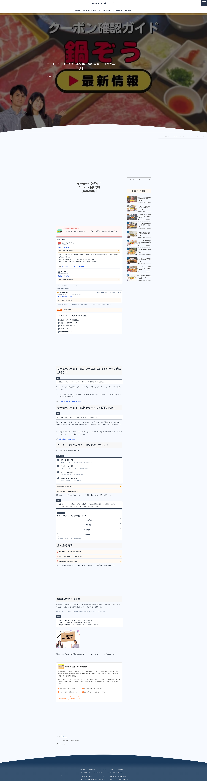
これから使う (89, 520)
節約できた (89, 525)
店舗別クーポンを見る (63, 247)
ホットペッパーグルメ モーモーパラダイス (73, 266)
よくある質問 (64, 328)
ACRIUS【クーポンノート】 (103, 3)
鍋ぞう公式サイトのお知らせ (67, 439)
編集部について (63, 698)
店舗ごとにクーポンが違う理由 (69, 320)
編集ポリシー (74, 698)
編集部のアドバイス (66, 331)
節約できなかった (89, 529)
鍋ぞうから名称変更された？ (68, 323)
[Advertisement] (52, 158)
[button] (204, 3)
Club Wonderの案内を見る (64, 296)
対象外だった (89, 534)
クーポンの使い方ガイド (67, 325)
